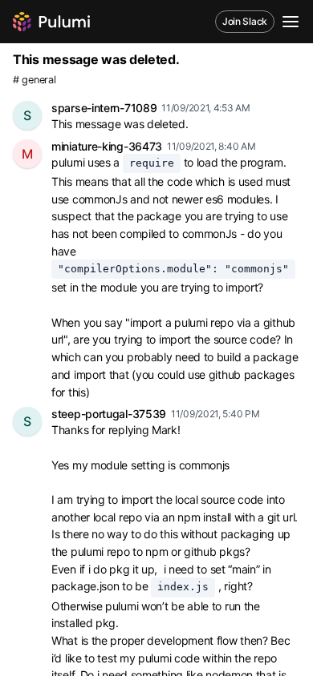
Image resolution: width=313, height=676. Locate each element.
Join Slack (244, 21)
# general (34, 80)
